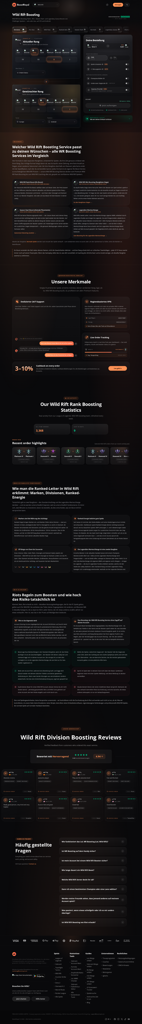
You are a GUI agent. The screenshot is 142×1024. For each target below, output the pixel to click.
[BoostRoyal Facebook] (115, 1019)
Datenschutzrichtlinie (124, 962)
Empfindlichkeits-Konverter (76, 974)
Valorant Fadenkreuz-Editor (75, 986)
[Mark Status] (43, 73)
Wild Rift (58, 973)
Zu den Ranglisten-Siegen (83, 202)
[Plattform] (75, 122)
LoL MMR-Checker (74, 979)
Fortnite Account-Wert (76, 968)
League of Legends (58, 959)
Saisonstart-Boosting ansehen (25, 233)
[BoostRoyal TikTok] (125, 1019)
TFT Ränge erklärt (90, 983)
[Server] (43, 122)
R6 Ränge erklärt (90, 971)
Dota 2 (57, 983)
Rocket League (60, 993)
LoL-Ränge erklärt (90, 959)
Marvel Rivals (60, 990)
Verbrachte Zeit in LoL (92, 998)
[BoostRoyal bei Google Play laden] (38, 975)
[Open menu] (127, 5)
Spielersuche (91, 993)
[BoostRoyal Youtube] (129, 1019)
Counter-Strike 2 (60, 978)
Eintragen (118, 5)
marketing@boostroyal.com (19, 971)
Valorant (58, 964)
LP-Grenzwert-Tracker (92, 988)
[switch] (127, 64)
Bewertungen (107, 965)
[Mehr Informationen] (102, 64)
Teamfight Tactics (59, 969)
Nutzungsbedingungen (124, 958)
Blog (88, 1002)
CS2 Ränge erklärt (90, 977)
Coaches (106, 962)
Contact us (32, 864)
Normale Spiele (32, 242)
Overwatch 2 (59, 986)
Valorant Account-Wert (76, 962)
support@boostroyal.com (97, 1014)
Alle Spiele (59, 997)
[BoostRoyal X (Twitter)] (122, 1019)
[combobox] (29, 73)
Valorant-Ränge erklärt (92, 965)
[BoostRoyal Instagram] (118, 1019)
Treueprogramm (108, 958)
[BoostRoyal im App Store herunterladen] (22, 975)
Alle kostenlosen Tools (75, 994)
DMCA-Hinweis (123, 965)
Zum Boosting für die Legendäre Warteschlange (90, 236)
